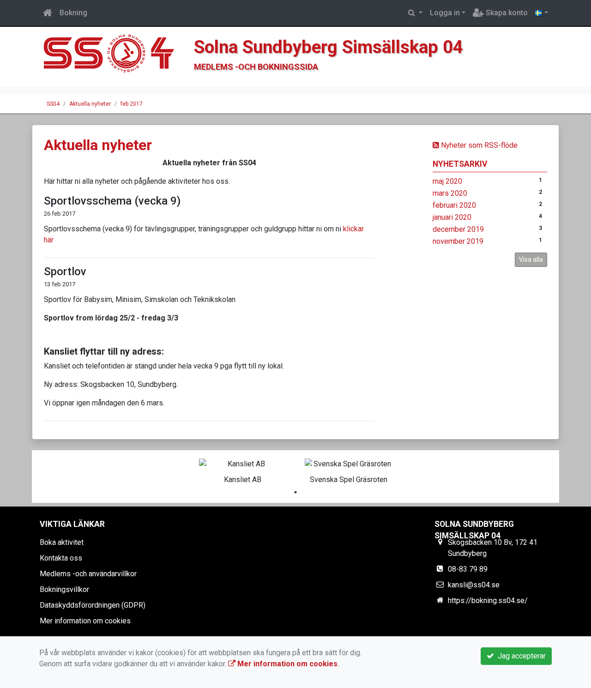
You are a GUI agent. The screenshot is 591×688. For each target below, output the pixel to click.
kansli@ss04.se (474, 584)
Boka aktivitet (62, 542)
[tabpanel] (242, 469)
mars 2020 (450, 193)
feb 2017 (132, 104)
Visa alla (531, 259)
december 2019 (458, 229)
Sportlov (65, 271)
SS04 (53, 104)
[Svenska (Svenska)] (541, 13)
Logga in (445, 12)
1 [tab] (295, 492)
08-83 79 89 (468, 569)
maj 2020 (447, 181)
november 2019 (458, 241)
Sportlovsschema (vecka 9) (112, 200)
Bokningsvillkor (64, 589)
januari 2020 (452, 217)
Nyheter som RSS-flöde (478, 145)
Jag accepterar (520, 656)
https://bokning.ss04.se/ (488, 600)
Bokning (73, 12)
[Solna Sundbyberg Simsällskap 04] (113, 56)
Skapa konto (506, 12)
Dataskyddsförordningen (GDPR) (92, 605)
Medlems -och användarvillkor (88, 573)
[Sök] (415, 13)
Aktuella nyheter (90, 104)
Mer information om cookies (85, 620)
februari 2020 (454, 205)
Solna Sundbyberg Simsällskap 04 (328, 46)
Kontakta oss (61, 558)
